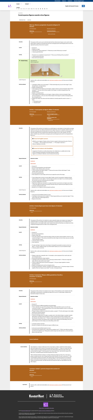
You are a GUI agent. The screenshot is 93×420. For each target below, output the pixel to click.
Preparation (22, 20)
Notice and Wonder (51, 34)
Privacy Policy (41, 408)
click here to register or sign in (55, 80)
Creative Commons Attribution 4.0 (45, 410)
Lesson (29, 20)
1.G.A (31, 282)
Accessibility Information (49, 408)
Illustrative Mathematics (25, 410)
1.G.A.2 (31, 32)
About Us (64, 0)
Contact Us (70, 0)
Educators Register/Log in (79, 0)
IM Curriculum (57, 0)
